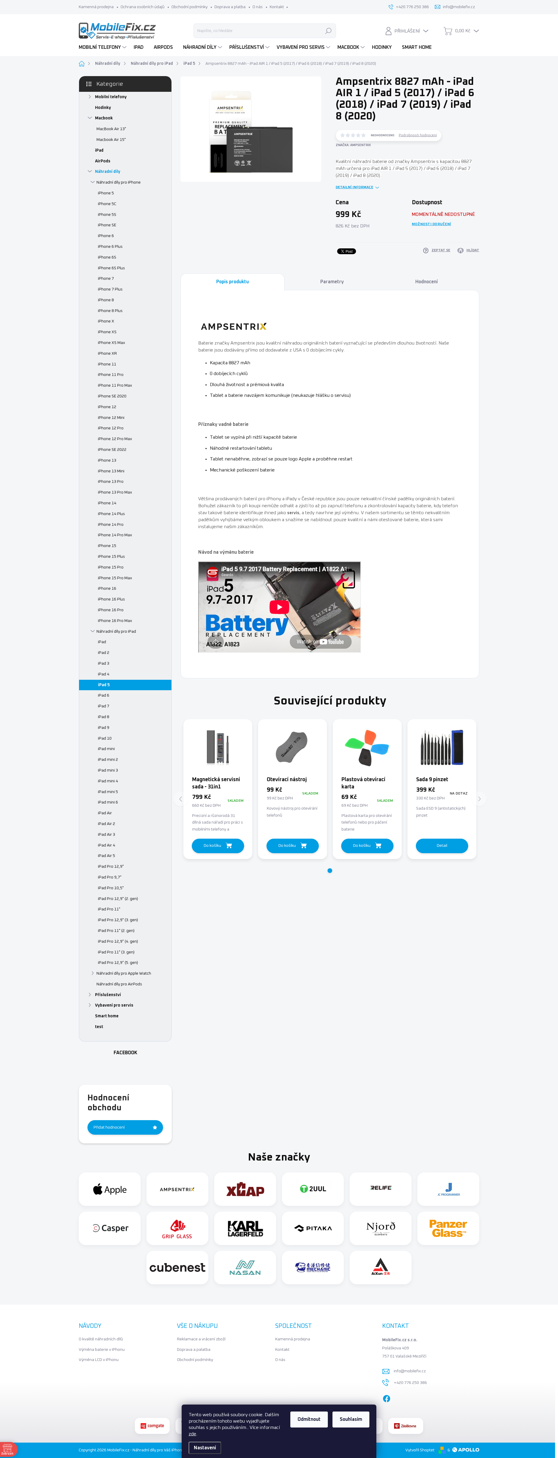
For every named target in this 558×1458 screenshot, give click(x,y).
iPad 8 (103, 717)
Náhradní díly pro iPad (116, 632)
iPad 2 (103, 653)
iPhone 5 (106, 193)
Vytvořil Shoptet (419, 1450)
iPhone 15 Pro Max (115, 578)
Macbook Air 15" (111, 140)
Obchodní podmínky (189, 7)
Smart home (107, 1016)
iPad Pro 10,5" (111, 888)
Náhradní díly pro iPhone (118, 182)
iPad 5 (104, 685)
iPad (99, 150)
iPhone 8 (106, 300)
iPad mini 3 (108, 770)
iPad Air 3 (106, 835)
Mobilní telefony (111, 97)
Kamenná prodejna (96, 7)
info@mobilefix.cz (410, 1371)
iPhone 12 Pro (111, 428)
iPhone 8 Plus (110, 311)
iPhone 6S (107, 257)
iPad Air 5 (106, 856)
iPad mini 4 (108, 781)
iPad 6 (103, 695)
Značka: (353, 145)
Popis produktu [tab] (232, 281)
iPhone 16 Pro (111, 610)
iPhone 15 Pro (111, 567)
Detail (442, 846)
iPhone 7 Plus (110, 289)
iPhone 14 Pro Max (115, 535)
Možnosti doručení (431, 224)
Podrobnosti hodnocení (418, 135)
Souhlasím (351, 1419)
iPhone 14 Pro (111, 525)
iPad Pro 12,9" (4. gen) (118, 941)
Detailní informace (354, 187)
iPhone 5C (107, 204)
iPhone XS (107, 332)
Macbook (104, 118)
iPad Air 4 (106, 845)
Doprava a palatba (193, 1350)
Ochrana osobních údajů (142, 7)
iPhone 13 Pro (111, 482)
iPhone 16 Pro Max (115, 621)
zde (192, 1434)
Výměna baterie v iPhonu (102, 1350)
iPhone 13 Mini (111, 471)
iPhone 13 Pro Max (115, 492)
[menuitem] (103, 47)
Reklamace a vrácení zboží (201, 1339)
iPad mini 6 (108, 802)
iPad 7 (103, 706)
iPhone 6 (106, 236)
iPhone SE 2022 (112, 450)
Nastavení (205, 1448)
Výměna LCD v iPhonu (99, 1360)
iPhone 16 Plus (111, 599)
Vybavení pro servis (114, 1005)
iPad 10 (105, 738)
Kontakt (277, 7)
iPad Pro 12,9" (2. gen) (118, 899)
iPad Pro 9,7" (109, 877)
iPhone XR (107, 354)
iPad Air (105, 813)
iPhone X (106, 321)
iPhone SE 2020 (112, 396)
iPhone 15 (107, 546)
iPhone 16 (107, 589)
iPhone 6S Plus (111, 268)
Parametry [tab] (332, 281)
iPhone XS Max (111, 343)
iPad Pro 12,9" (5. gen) (118, 963)
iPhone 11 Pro (111, 375)
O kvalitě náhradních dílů (101, 1339)
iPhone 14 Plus (111, 514)
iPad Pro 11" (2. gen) (116, 931)
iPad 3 (103, 663)
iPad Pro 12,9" (111, 867)
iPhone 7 (106, 279)
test (99, 1027)
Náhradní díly (107, 172)
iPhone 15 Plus (111, 557)
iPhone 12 (107, 407)
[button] (330, 870)
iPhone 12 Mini (111, 418)
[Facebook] (386, 1397)
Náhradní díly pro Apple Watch (123, 973)
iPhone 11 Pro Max (115, 385)
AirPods (102, 161)
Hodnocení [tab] (426, 281)
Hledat (329, 31)
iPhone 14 (107, 503)
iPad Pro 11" (109, 909)
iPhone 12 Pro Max (115, 439)
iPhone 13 (107, 460)
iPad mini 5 (108, 792)
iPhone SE (107, 225)
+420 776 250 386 (410, 1383)
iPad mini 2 (108, 760)
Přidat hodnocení (109, 1127)
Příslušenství (108, 995)
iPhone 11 (107, 364)
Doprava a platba (230, 7)
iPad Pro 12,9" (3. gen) (118, 920)
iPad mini (106, 749)
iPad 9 (103, 728)
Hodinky (103, 108)
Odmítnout (309, 1419)
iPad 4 (103, 674)
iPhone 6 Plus (110, 247)
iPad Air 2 (106, 824)
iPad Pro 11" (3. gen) (116, 952)
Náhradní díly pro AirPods (119, 984)
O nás (258, 7)
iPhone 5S (107, 215)
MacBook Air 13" (111, 129)
